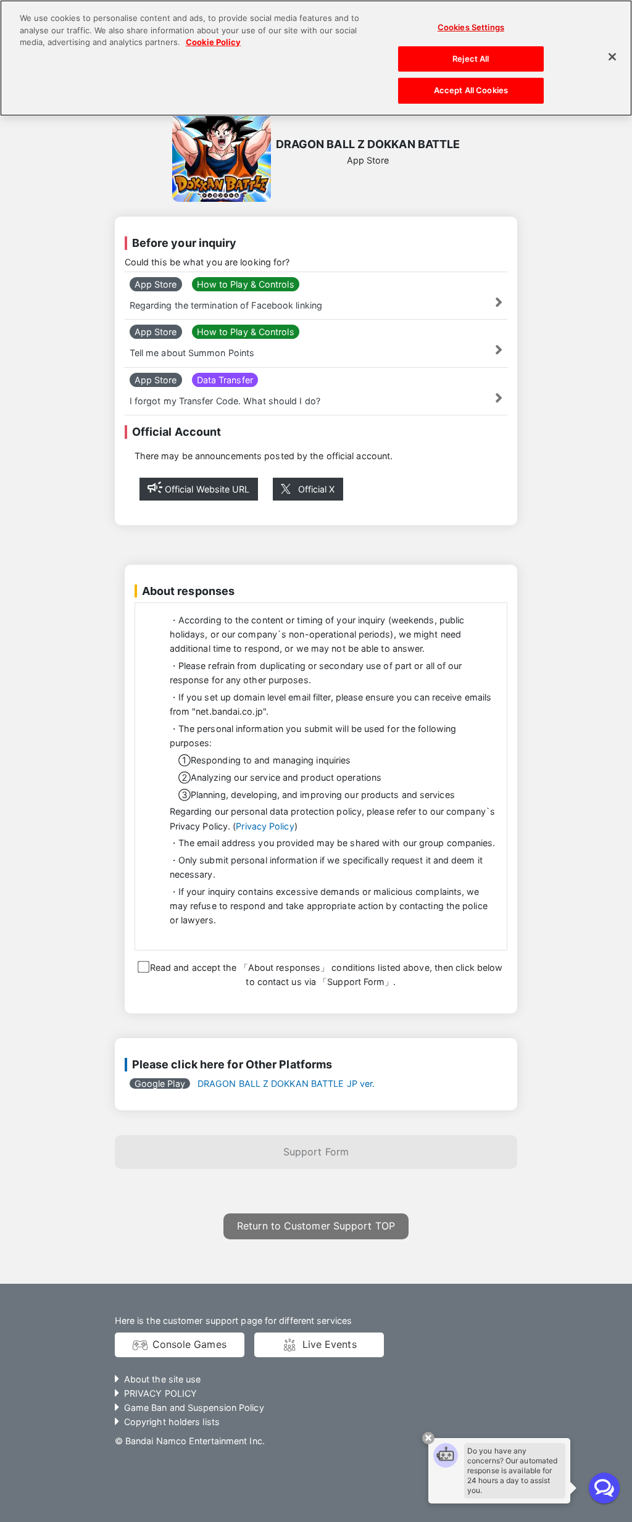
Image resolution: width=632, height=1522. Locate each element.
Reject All (470, 59)
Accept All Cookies (471, 90)
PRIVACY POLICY (160, 1393)
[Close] (612, 56)
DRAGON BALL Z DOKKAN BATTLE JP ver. (255, 1083)
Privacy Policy (265, 826)
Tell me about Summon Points (192, 352)
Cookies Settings (471, 27)
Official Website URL (207, 489)
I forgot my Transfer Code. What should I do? (225, 401)
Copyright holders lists (172, 1421)
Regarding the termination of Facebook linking (226, 305)
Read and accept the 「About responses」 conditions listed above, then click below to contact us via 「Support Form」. (325, 974)
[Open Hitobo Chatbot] (604, 1488)
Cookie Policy (213, 42)
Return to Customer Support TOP (316, 1226)
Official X (316, 489)
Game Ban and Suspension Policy (194, 1407)
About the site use (162, 1379)
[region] (316, 58)
